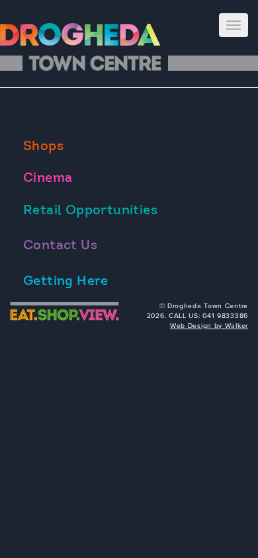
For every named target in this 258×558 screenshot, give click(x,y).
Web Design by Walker (209, 325)
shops (43, 146)
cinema (47, 178)
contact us (60, 246)
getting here (65, 281)
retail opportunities (90, 211)
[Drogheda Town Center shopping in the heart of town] (82, 34)
